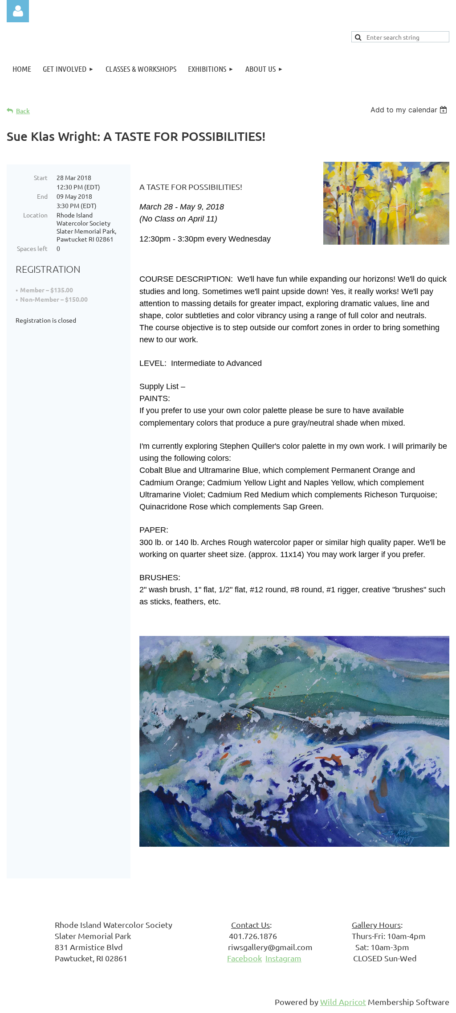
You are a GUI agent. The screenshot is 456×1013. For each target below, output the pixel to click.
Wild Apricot (343, 1001)
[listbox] (409, 109)
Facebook (244, 958)
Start (41, 177)
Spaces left (32, 248)
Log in (18, 11)
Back (23, 111)
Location (35, 215)
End (42, 196)
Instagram (283, 958)
